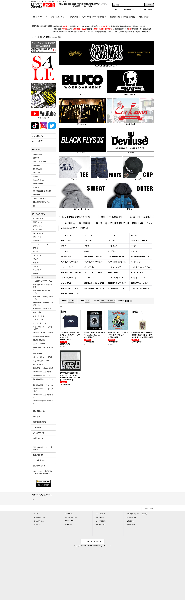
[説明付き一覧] (133, 301)
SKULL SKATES (130, 94)
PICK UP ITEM (69, 521)
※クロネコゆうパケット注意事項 (43, 448)
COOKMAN (130, 124)
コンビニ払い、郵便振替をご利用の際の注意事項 (43, 472)
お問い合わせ (38, 438)
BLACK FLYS (82, 153)
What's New (68, 524)
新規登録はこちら (129, 9)
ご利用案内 (37, 427)
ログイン (117, 9)
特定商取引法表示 (39, 422)
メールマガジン (39, 433)
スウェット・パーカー (82, 209)
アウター (130, 209)
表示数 (64, 301)
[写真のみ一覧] (127, 301)
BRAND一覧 (68, 514)
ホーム (36, 514)
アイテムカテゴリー (71, 517)
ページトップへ (149, 508)
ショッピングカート (40, 521)
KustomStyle (82, 124)
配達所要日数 (38, 455)
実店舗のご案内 (39, 466)
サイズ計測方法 (39, 460)
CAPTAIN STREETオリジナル (106, 66)
